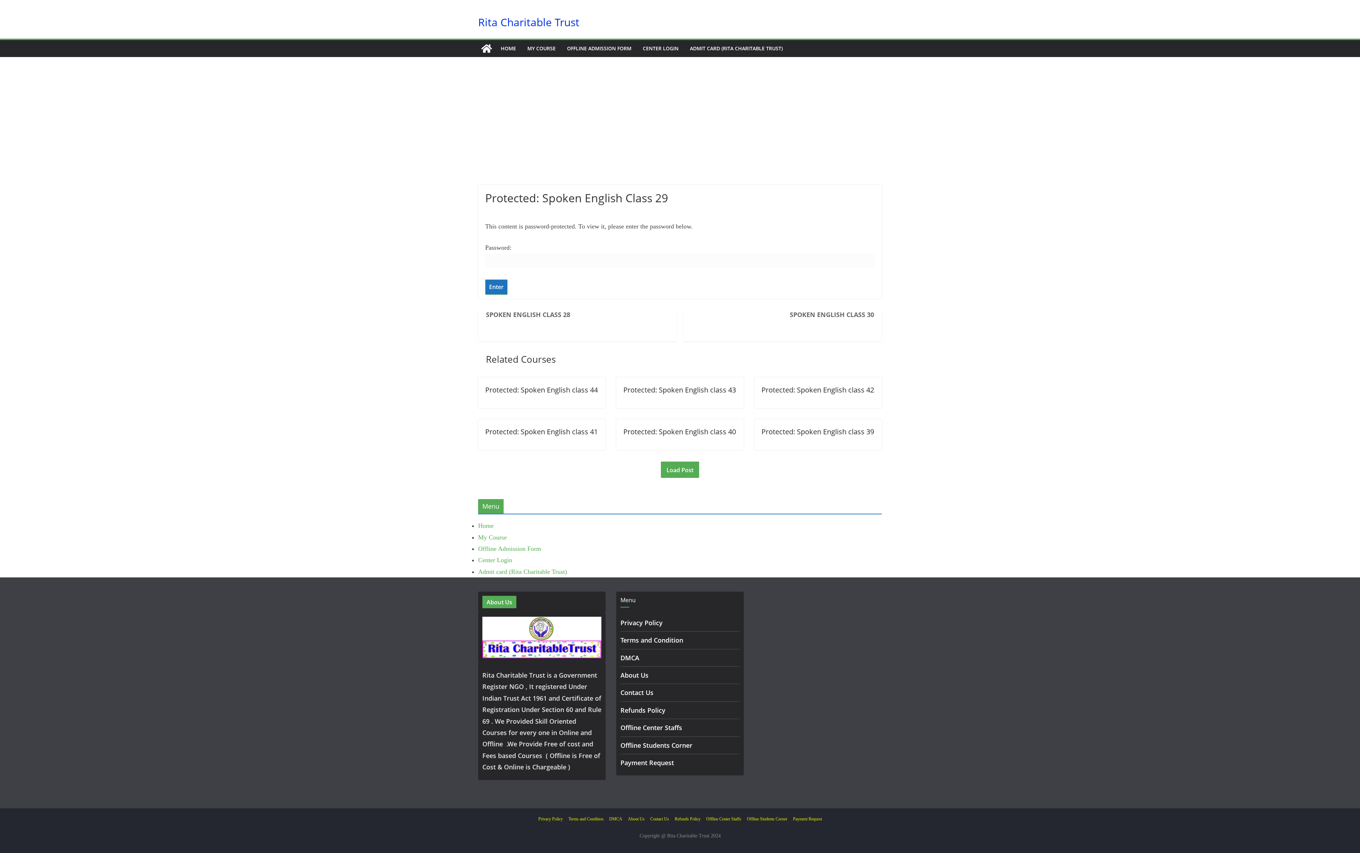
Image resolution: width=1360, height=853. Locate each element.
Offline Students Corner (656, 745)
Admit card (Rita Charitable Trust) (736, 48)
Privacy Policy (641, 622)
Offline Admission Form (599, 48)
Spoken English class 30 (832, 314)
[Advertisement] (680, 131)
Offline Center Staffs (651, 727)
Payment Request (647, 762)
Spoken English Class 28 (528, 314)
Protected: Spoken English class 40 (679, 431)
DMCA (629, 658)
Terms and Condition (651, 640)
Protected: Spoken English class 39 (817, 431)
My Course (541, 48)
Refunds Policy (642, 710)
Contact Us (636, 692)
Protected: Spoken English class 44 (541, 390)
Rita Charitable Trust (528, 22)
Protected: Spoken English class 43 (679, 390)
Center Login (661, 48)
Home (508, 48)
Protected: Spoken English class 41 (541, 431)
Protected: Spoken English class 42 (817, 390)
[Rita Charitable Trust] (486, 48)
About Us (634, 675)
